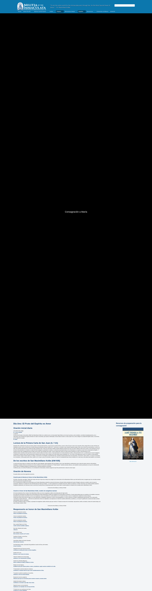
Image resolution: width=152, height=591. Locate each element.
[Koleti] (31, 6)
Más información (133, 461)
